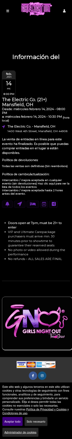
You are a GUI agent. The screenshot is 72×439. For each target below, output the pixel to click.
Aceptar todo (12, 421)
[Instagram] (42, 375)
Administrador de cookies (20, 432)
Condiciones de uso (14, 413)
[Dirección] (19, 204)
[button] (64, 11)
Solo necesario (36, 421)
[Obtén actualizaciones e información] (7, 204)
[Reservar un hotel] (33, 204)
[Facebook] (33, 375)
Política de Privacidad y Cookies (46, 409)
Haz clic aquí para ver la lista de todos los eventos (35, 185)
